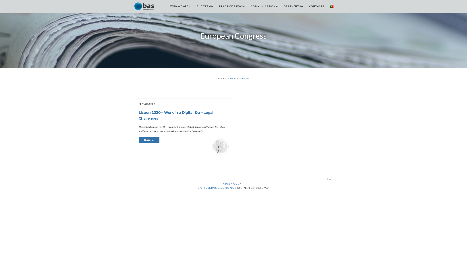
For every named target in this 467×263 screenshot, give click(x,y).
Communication (263, 6)
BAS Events (292, 6)
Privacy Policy (232, 184)
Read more (149, 140)
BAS (220, 78)
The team (204, 6)
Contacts (316, 6)
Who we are (179, 6)
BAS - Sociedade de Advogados (217, 188)
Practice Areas (231, 6)
